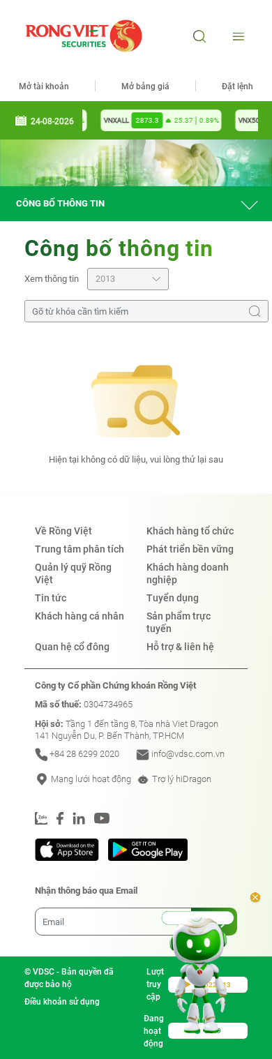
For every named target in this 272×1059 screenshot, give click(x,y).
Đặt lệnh (237, 86)
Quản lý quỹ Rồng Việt (73, 573)
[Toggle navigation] (237, 35)
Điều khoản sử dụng (62, 1002)
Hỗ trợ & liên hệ (180, 646)
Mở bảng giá (145, 86)
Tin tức (50, 597)
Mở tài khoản (44, 86)
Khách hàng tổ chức (190, 530)
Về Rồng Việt (63, 530)
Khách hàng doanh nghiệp (187, 573)
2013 (105, 278)
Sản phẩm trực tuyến (178, 622)
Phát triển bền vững (190, 549)
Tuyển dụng (172, 597)
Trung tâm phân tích (79, 549)
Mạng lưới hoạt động (90, 779)
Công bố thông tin (60, 203)
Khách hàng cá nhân (79, 616)
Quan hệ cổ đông (72, 646)
